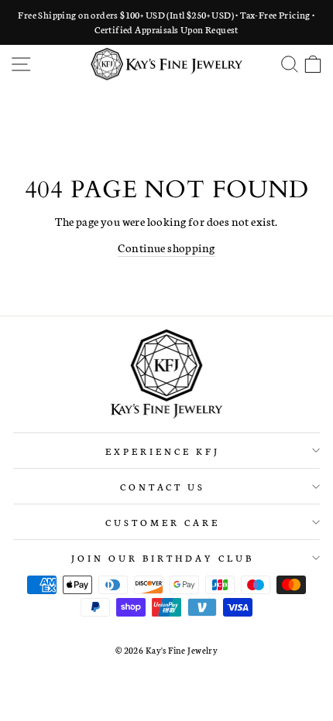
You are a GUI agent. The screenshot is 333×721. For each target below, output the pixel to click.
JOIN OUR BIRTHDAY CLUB (162, 557)
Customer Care (162, 521)
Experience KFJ (162, 450)
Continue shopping (166, 247)
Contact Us (163, 486)
